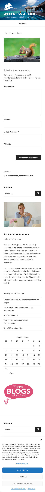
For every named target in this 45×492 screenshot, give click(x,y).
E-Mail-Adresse (11, 132)
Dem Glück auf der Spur (14, 328)
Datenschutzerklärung (18, 489)
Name (7, 120)
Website (7, 144)
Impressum (31, 489)
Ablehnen (22, 477)
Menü (23, 23)
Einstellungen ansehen (22, 483)
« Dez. (11, 373)
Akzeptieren (22, 470)
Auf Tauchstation (11, 315)
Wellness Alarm (19, 14)
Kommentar (9, 86)
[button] (41, 439)
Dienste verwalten (22, 464)
